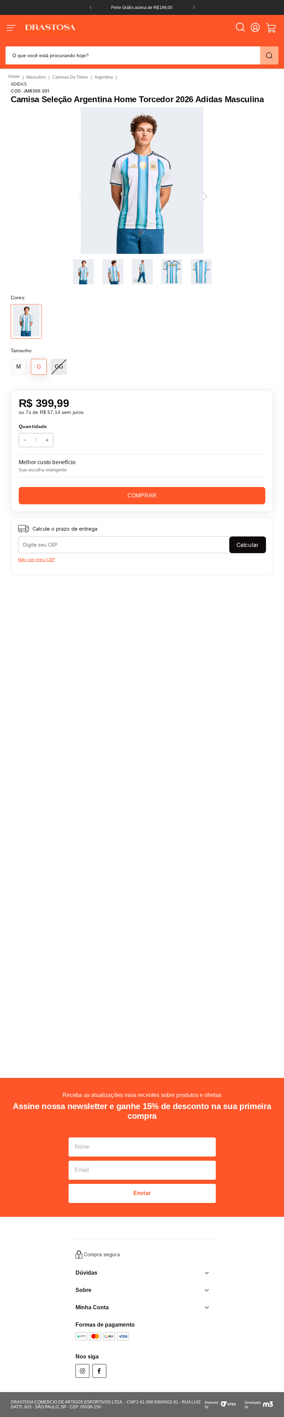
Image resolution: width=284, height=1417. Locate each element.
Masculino (36, 77)
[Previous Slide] (90, 7)
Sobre (83, 1290)
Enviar (142, 1193)
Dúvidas (86, 1273)
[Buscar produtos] (269, 55)
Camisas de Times (70, 77)
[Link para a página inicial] (14, 77)
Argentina (104, 77)
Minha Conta (92, 1307)
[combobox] (142, 54)
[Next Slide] (193, 7)
